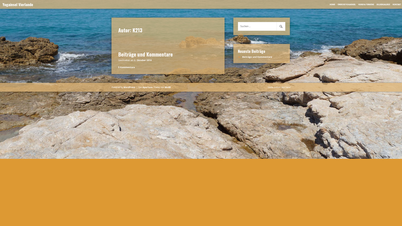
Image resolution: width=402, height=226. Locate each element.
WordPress (129, 87)
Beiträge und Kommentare (145, 54)
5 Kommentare (126, 67)
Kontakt (397, 4)
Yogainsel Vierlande (18, 4)
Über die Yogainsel (347, 4)
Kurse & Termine (366, 4)
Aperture (148, 87)
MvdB (168, 87)
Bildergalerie (383, 4)
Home (332, 4)
